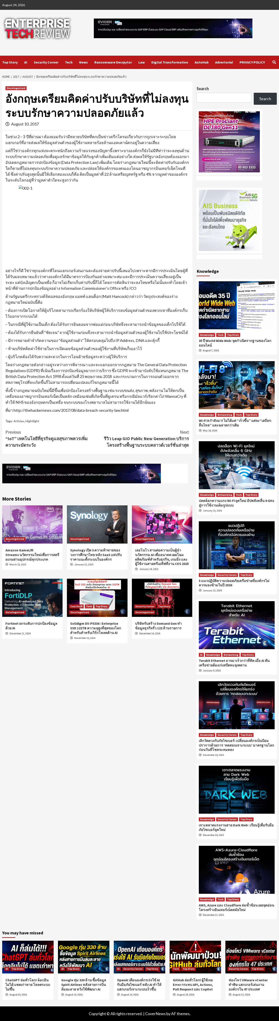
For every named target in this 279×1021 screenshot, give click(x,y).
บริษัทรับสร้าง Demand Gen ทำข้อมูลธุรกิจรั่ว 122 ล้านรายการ (158, 625)
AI (25, 62)
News (83, 62)
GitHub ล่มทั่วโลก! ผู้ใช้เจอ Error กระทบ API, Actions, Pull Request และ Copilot (193, 984)
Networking (225, 414)
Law (141, 62)
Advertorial (224, 62)
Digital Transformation (169, 62)
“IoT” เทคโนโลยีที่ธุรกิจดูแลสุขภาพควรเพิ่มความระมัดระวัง (46, 438)
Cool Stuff (76, 606)
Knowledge (207, 334)
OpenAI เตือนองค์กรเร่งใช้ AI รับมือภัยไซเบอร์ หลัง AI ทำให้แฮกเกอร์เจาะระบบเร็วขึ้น (139, 984)
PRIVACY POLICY (252, 62)
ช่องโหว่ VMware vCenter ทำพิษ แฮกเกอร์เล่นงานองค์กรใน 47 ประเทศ (248, 984)
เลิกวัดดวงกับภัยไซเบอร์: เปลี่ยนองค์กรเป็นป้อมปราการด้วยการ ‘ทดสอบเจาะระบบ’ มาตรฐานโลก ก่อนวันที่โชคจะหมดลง (236, 745)
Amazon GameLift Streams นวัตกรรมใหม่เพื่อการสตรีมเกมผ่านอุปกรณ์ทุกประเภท (32, 554)
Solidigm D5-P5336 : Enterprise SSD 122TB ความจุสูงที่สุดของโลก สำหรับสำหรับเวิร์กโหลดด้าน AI (95, 628)
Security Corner (46, 62)
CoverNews (155, 1013)
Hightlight (32, 421)
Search (203, 88)
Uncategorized (16, 88)
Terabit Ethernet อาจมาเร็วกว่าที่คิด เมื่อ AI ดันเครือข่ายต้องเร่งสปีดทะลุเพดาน (234, 662)
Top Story (10, 62)
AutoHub (202, 62)
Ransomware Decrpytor (113, 62)
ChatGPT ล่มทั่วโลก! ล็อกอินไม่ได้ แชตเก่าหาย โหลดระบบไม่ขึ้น (27, 984)
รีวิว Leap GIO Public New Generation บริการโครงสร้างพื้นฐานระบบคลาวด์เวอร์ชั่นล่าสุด (146, 438)
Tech (69, 62)
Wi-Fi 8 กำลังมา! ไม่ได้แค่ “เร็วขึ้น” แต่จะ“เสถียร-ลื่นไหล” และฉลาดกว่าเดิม (235, 422)
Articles (19, 421)
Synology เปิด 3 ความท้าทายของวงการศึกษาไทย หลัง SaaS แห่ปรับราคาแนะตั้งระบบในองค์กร (96, 554)
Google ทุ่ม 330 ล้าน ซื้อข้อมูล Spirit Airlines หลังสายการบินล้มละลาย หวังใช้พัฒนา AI (83, 984)
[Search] (274, 62)
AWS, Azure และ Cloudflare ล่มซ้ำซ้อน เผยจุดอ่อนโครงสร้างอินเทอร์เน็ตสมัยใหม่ (236, 907)
